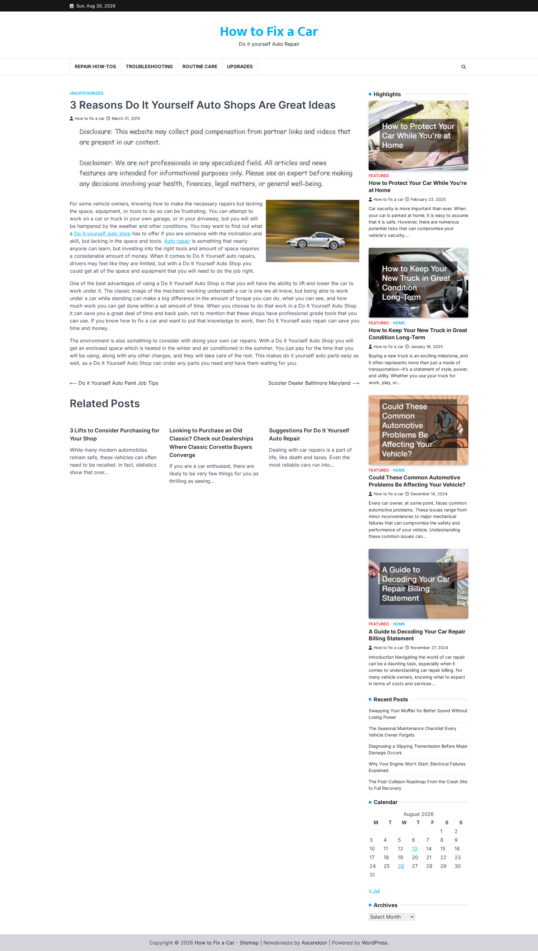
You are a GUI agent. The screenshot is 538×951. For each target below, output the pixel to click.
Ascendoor (314, 942)
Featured (379, 175)
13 (414, 848)
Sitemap (249, 942)
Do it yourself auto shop (102, 233)
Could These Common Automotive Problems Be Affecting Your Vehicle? (417, 481)
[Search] (463, 67)
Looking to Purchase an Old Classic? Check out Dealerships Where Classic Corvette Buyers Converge (211, 442)
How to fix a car (90, 118)
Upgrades (240, 66)
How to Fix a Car (269, 31)
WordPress (374, 942)
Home (399, 323)
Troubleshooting (149, 66)
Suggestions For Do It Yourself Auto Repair (309, 434)
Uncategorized (86, 93)
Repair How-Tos (95, 66)
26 (401, 866)
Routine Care (199, 66)
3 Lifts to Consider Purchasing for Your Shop (114, 434)
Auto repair (177, 241)
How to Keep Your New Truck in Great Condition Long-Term (418, 334)
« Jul (374, 890)
